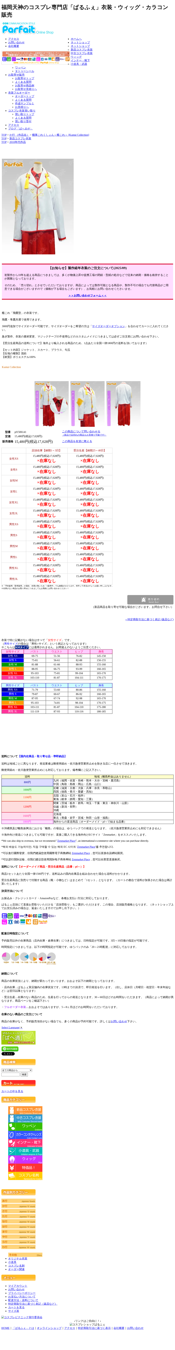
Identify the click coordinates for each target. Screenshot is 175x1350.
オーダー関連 (16, 1269)
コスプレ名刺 (16, 1265)
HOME (5, 1328)
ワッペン (20, 67)
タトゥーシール (24, 71)
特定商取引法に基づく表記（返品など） (32, 1303)
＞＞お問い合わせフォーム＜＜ (87, 295)
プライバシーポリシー (22, 1293)
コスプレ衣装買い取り (22, 110)
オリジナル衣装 (17, 1258)
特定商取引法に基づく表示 (94, 1328)
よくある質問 (23, 81)
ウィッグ (76, 56)
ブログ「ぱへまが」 (20, 128)
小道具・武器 (79, 64)
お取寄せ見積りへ (26, 89)
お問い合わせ (16, 42)
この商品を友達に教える (77, 441)
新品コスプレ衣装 (82, 49)
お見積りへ (22, 107)
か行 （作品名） (19, 134)
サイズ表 (13, 1311)
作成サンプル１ (24, 103)
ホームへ (76, 38)
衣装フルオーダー (19, 92)
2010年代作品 (17, 142)
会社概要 (13, 46)
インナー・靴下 (80, 60)
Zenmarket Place (66, 840)
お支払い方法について (22, 1296)
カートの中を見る (12, 1091)
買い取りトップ (24, 114)
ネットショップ (80, 42)
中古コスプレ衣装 (82, 53)
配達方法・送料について (23, 1300)
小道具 (12, 1262)
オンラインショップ (49, 1328)
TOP (3, 134)
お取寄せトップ (24, 78)
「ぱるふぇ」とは (23, 1328)
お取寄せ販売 (16, 74)
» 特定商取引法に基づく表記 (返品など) (149, 619)
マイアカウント (17, 1285)
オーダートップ (24, 96)
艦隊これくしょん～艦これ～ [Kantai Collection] (60, 134)
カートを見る (16, 1307)
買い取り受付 (23, 121)
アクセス (13, 38)
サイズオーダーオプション (108, 326)
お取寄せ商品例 (24, 85)
